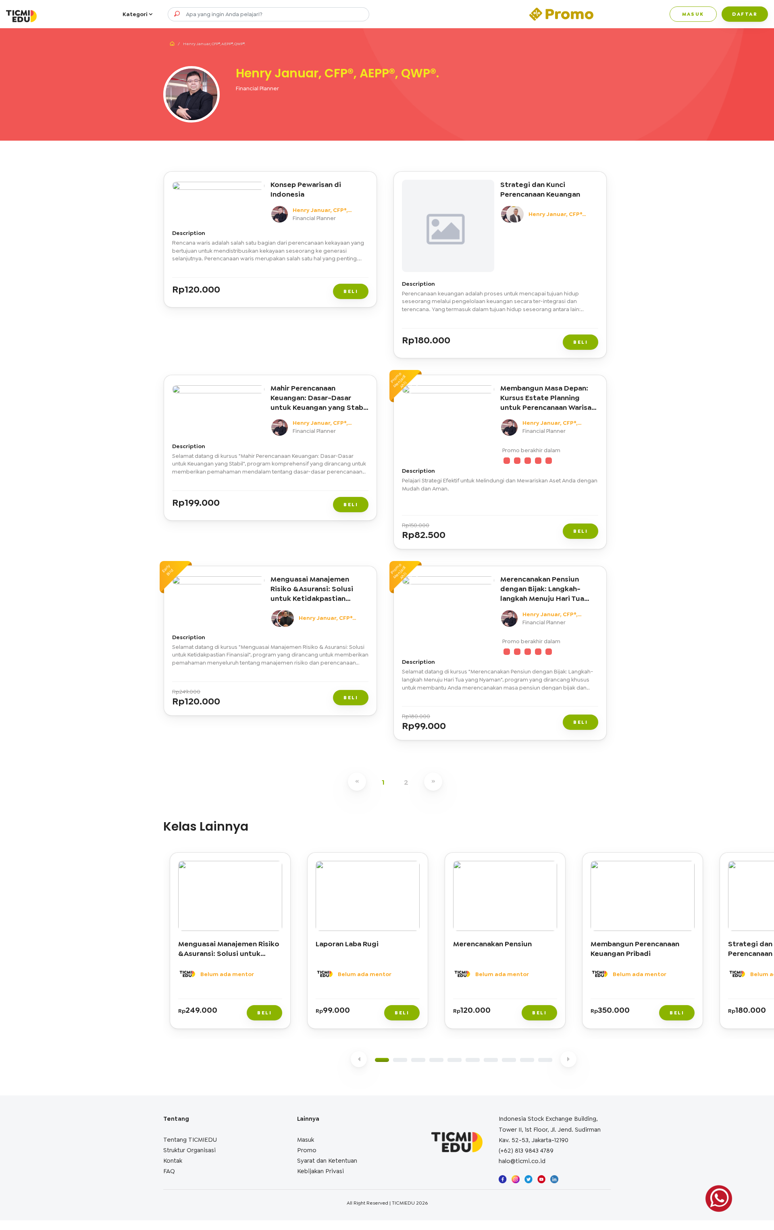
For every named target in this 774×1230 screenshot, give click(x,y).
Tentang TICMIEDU (190, 1140)
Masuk (693, 14)
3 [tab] (418, 1060)
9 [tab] (527, 1060)
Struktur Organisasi (189, 1150)
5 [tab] (454, 1060)
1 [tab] (382, 1060)
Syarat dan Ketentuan (327, 1161)
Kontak (172, 1161)
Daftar (744, 14)
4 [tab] (436, 1060)
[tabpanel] (232, 942)
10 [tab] (545, 1060)
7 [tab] (491, 1060)
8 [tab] (509, 1060)
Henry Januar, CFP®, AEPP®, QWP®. (320, 210)
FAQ (169, 1171)
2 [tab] (400, 1060)
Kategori (136, 14)
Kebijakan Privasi (320, 1171)
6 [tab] (473, 1060)
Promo (306, 1150)
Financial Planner (257, 88)
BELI (350, 291)
